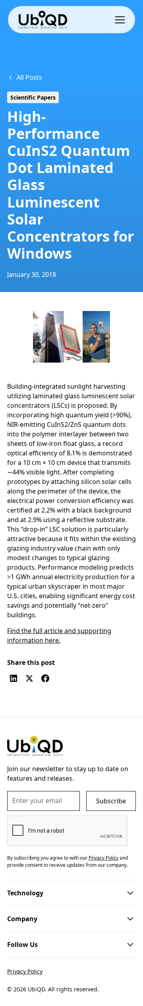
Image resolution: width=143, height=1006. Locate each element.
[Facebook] (45, 678)
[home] (42, 20)
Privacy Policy (25, 971)
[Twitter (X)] (29, 678)
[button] (121, 19)
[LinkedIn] (13, 678)
